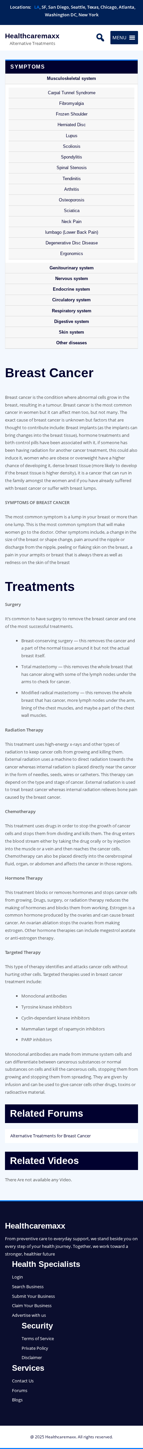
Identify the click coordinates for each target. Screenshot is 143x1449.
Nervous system (71, 278)
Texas (92, 7)
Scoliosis (71, 146)
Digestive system (71, 321)
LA (37, 7)
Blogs (17, 1400)
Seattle (78, 7)
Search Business (28, 1287)
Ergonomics (71, 253)
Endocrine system (71, 289)
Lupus (71, 135)
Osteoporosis (71, 199)
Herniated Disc (72, 124)
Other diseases (71, 342)
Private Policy (35, 1348)
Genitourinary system (72, 267)
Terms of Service (38, 1338)
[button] (119, 37)
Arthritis (71, 189)
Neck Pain (71, 221)
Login (17, 1277)
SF (44, 7)
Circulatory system (71, 299)
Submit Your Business (33, 1296)
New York (88, 15)
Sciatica (71, 210)
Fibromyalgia (71, 103)
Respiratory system (71, 310)
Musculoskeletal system (71, 78)
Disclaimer (32, 1357)
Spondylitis (71, 156)
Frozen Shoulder (71, 114)
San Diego (58, 7)
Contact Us (23, 1381)
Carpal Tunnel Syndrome (71, 92)
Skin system (71, 332)
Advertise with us (29, 1315)
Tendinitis (72, 178)
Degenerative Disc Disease (72, 242)
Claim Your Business (32, 1305)
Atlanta (126, 7)
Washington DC (60, 15)
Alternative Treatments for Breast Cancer (50, 1136)
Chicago (108, 7)
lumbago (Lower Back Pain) (71, 232)
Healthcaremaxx (32, 36)
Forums (19, 1390)
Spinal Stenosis (72, 167)
